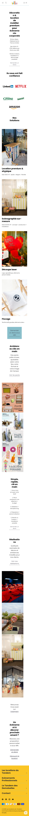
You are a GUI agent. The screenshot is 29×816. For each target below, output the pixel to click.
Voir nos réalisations (14, 562)
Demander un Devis (14, 63)
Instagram (15, 711)
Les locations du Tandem (14, 809)
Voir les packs (14, 375)
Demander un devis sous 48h (14, 333)
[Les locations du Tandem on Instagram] (10, 799)
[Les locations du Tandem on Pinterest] (3, 799)
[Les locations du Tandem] (14, 2)
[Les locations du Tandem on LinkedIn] (7, 799)
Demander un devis (14, 527)
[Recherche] (5, 3)
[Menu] (2, 3)
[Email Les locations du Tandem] (13, 799)
